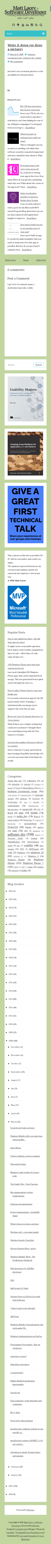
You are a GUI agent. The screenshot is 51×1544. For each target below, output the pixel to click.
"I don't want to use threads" (23, 1308)
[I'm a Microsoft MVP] (17, 25)
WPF (23, 867)
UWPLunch (34, 849)
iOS (38, 809)
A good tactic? (16, 1372)
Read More (30, 127)
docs (25, 802)
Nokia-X (37, 816)
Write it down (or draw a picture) (25, 47)
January (14, 1475)
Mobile (34, 812)
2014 (11, 990)
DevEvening (12, 802)
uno (18, 845)
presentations (30, 823)
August (14, 1080)
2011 (11, 1015)
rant (14, 830)
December (15, 1047)
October (14, 1063)
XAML (24, 870)
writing (38, 58)
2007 (11, 1486)
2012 (11, 1007)
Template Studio (15, 838)
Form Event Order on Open (22, 1127)
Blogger (30, 1510)
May (13, 1105)
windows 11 (18, 856)
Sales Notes (15, 1147)
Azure (10, 788)
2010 (11, 1024)
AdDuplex (31, 780)
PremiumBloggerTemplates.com (30, 1532)
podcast (38, 820)
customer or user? (18, 1356)
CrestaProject (21, 1529)
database (23, 799)
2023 (11, 916)
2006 (11, 1494)
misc (21, 812)
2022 (11, 924)
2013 (11, 999)
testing (34, 838)
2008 (11, 1040)
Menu (9, 33)
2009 (11, 1032)
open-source (13, 820)
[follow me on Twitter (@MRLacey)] (9, 25)
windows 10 (37, 852)
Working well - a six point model (24, 1232)
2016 (11, 974)
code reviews (12, 795)
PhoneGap (27, 820)
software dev (28, 58)
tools (10, 845)
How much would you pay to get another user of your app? (31, 228)
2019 (11, 949)
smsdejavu (36, 831)
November (15, 1055)
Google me (15, 1392)
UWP (22, 849)
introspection (13, 809)
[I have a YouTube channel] (22, 25)
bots (39, 788)
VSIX (10, 852)
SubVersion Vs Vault (19, 1288)
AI (42, 780)
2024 (11, 907)
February (15, 1466)
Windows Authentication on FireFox (26, 1336)
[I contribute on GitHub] (13, 25)
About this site (15, 780)
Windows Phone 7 (33, 863)
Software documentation (21, 1204)
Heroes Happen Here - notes (23, 1248)
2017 (11, 965)
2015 (11, 982)
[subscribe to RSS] (36, 25)
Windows (21, 852)
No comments (16, 61)
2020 (11, 941)
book (18, 788)
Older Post (41, 260)
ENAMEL (36, 802)
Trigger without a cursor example (25, 1156)
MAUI (10, 813)
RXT (26, 831)
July (12, 1088)
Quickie (28, 827)
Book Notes (28, 788)
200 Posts (14, 1316)
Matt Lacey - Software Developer (25, 10)
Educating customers (19, 1364)
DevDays (36, 799)
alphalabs (16, 784)
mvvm (10, 816)
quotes (40, 827)
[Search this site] (40, 25)
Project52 (13, 827)
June (13, 1096)
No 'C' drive (15, 1412)
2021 (11, 932)
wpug (30, 867)
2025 (11, 899)
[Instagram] (31, 25)
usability (28, 845)
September (16, 1071)
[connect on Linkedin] (27, 25)
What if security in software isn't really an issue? (30, 137)
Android (27, 784)
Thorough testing (18, 1164)
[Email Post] (8, 90)
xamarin (14, 870)
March (14, 1121)
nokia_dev (22, 816)
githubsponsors (33, 806)
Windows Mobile (16, 859)
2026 (11, 891)
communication (25, 795)
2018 (11, 957)
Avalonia (37, 784)
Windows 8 (33, 856)
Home (26, 260)
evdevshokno (13, 805)
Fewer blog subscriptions (21, 1420)
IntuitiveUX (27, 809)
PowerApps (11, 824)
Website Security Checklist (22, 1240)
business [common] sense (22, 791)
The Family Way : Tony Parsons (24, 1184)
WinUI (16, 867)
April (13, 1113)
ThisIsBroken (14, 841)
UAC (12, 1280)
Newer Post (10, 260)
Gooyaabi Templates (28, 1536)
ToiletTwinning (33, 842)
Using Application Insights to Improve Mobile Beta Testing (29, 197)
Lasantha (10, 1532)
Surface (38, 835)
